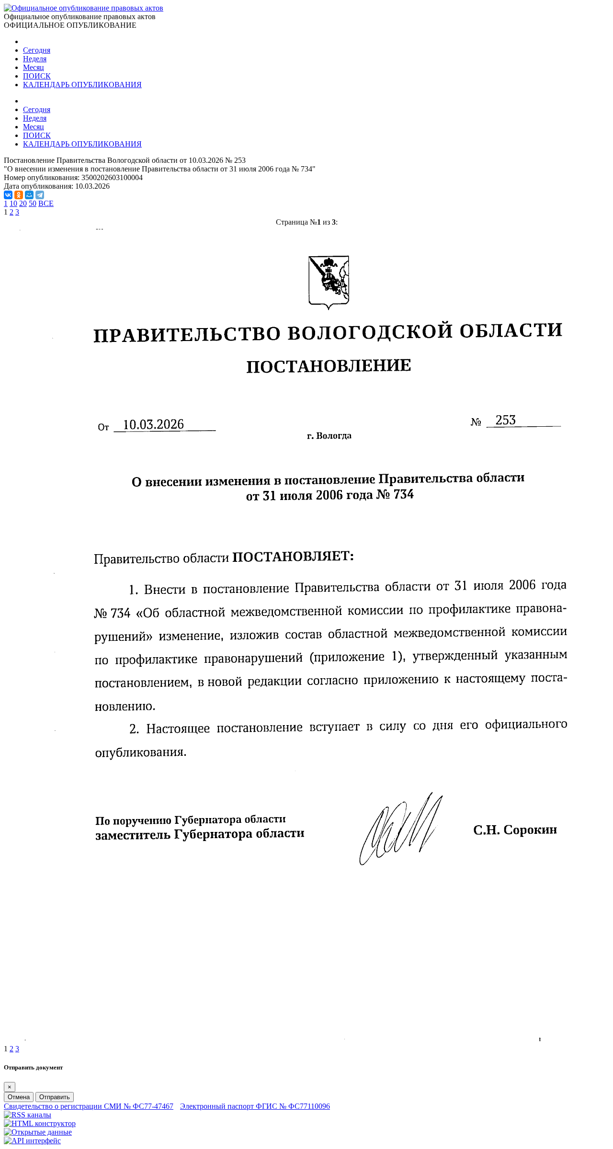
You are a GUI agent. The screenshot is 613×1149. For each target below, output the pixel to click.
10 (13, 203)
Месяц (33, 67)
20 (23, 203)
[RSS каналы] (27, 1115)
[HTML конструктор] (40, 1123)
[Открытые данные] (38, 1132)
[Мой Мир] (29, 195)
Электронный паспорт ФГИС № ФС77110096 (255, 1106)
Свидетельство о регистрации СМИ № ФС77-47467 (88, 1106)
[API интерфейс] (32, 1141)
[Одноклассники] (18, 195)
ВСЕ (46, 203)
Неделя (34, 59)
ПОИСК (37, 76)
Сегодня (36, 50)
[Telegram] (39, 195)
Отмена (19, 1097)
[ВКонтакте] (8, 195)
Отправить (54, 1097)
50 (32, 203)
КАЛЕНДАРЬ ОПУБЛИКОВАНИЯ (82, 84)
